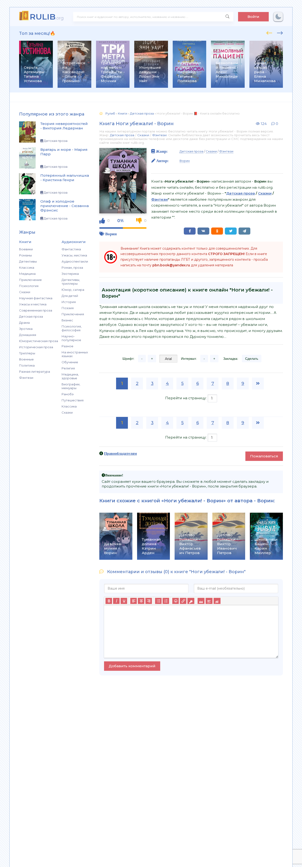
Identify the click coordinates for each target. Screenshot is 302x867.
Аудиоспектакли (75, 261)
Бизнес (67, 320)
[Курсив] (116, 601)
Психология (28, 286)
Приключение (30, 280)
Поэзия (68, 308)
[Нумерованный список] (166, 601)
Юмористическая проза (38, 341)
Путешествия (73, 400)
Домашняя (27, 335)
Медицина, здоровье (70, 376)
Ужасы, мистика (74, 255)
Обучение (70, 362)
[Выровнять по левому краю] (133, 601)
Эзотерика (70, 274)
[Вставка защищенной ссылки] (190, 601)
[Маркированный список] (158, 601)
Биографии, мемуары (71, 386)
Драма (24, 322)
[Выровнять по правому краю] (148, 601)
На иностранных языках (75, 354)
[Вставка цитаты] (200, 601)
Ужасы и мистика (32, 304)
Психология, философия (72, 328)
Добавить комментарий (132, 666)
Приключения (73, 314)
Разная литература (34, 371)
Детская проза (31, 316)
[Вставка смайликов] (175, 601)
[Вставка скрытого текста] (217, 601)
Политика (27, 365)
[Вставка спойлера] (209, 601)
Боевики (26, 249)
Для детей (70, 296)
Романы (25, 255)
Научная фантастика (35, 298)
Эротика (26, 329)
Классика (26, 267)
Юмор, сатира (73, 290)
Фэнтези (26, 378)
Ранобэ (68, 394)
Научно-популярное (71, 338)
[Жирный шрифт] (108, 601)
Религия (68, 368)
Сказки (24, 292)
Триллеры (27, 353)
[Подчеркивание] (124, 601)
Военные (26, 359)
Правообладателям (120, 453)
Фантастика (71, 249)
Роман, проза (72, 267)
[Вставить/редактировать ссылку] (183, 601)
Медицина (27, 274)
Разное (67, 346)
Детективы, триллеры (71, 281)
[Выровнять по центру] (141, 601)
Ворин (111, 234)
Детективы (28, 261)
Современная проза (35, 310)
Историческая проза (36, 347)
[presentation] (269, 32)
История (69, 302)
